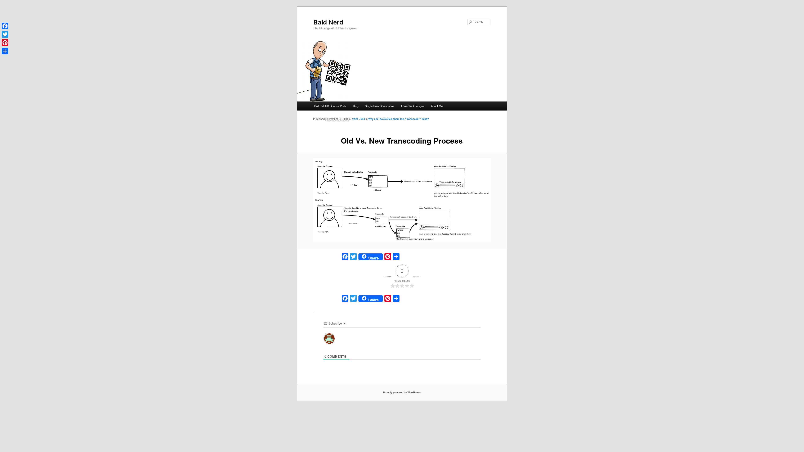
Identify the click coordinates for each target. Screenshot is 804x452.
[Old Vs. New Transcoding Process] (402, 200)
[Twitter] (5, 34)
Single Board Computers (379, 106)
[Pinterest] (5, 43)
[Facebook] (5, 26)
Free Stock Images (412, 106)
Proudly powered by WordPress (402, 392)
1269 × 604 (358, 119)
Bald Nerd (328, 21)
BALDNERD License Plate (330, 106)
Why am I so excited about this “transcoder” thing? (398, 119)
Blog (355, 106)
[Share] (5, 51)
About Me (437, 106)
